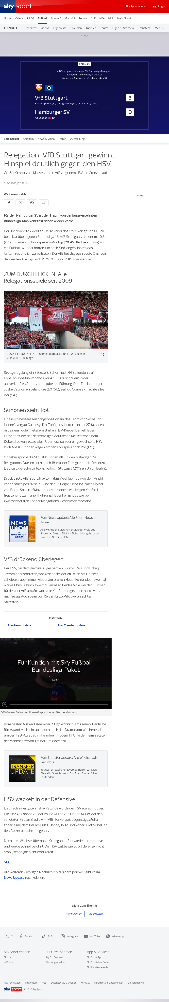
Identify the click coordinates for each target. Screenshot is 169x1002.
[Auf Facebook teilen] (9, 202)
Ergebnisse (60, 28)
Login (55, 679)
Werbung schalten (56, 962)
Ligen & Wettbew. (123, 28)
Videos (19, 18)
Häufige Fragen (12, 982)
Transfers (144, 28)
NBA (102, 18)
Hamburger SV (74, 913)
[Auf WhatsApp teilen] (32, 202)
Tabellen (91, 28)
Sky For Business (55, 957)
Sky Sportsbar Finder (98, 962)
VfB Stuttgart (96, 913)
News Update (14, 878)
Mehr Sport (124, 18)
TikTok (51, 936)
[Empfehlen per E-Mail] (44, 202)
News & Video (46, 138)
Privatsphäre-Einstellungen (108, 982)
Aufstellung (77, 138)
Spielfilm (28, 138)
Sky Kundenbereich (97, 967)
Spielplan (76, 28)
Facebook (30, 936)
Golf (93, 18)
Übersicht (30, 28)
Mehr (158, 28)
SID (6, 862)
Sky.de (7, 957)
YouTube (95, 936)
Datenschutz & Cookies (63, 982)
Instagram (72, 936)
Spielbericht (11, 138)
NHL (111, 18)
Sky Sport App (94, 957)
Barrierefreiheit (136, 982)
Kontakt (85, 982)
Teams (104, 28)
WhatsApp (118, 936)
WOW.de (8, 962)
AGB (44, 982)
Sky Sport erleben (137, 6)
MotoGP (70, 18)
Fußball (42, 18)
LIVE (31, 18)
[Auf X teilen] (20, 202)
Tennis (83, 18)
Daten (62, 138)
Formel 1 (56, 18)
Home (7, 18)
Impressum (31, 982)
